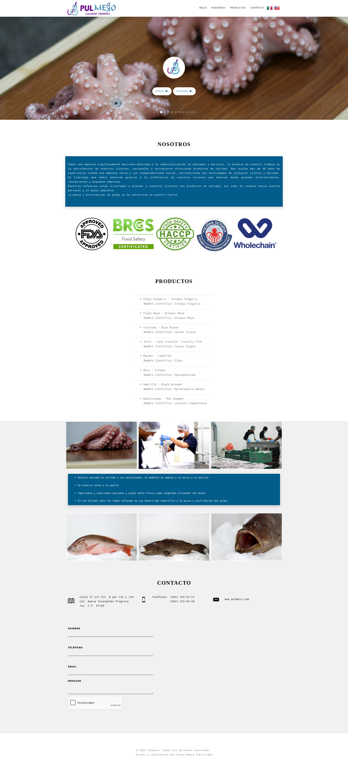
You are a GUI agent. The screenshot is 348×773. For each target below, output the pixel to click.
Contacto (257, 8)
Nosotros (218, 8)
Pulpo (161, 91)
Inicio (203, 8)
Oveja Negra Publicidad (194, 754)
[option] (101, 445)
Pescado (183, 91)
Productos (238, 8)
